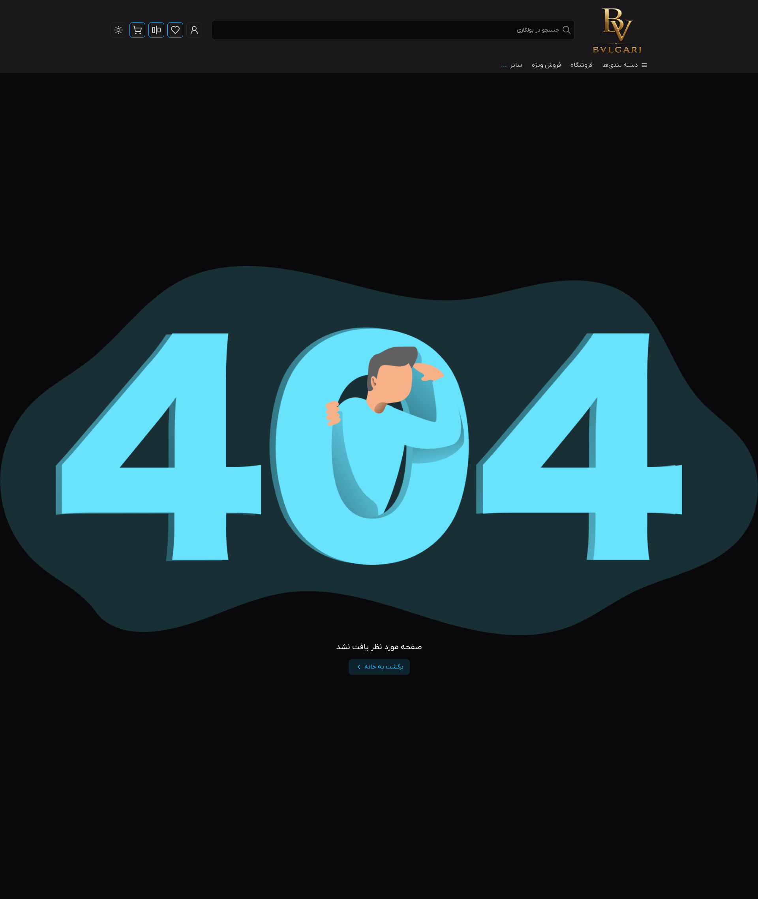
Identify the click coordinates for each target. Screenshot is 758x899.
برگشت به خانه (383, 667)
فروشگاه (581, 65)
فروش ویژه (546, 65)
